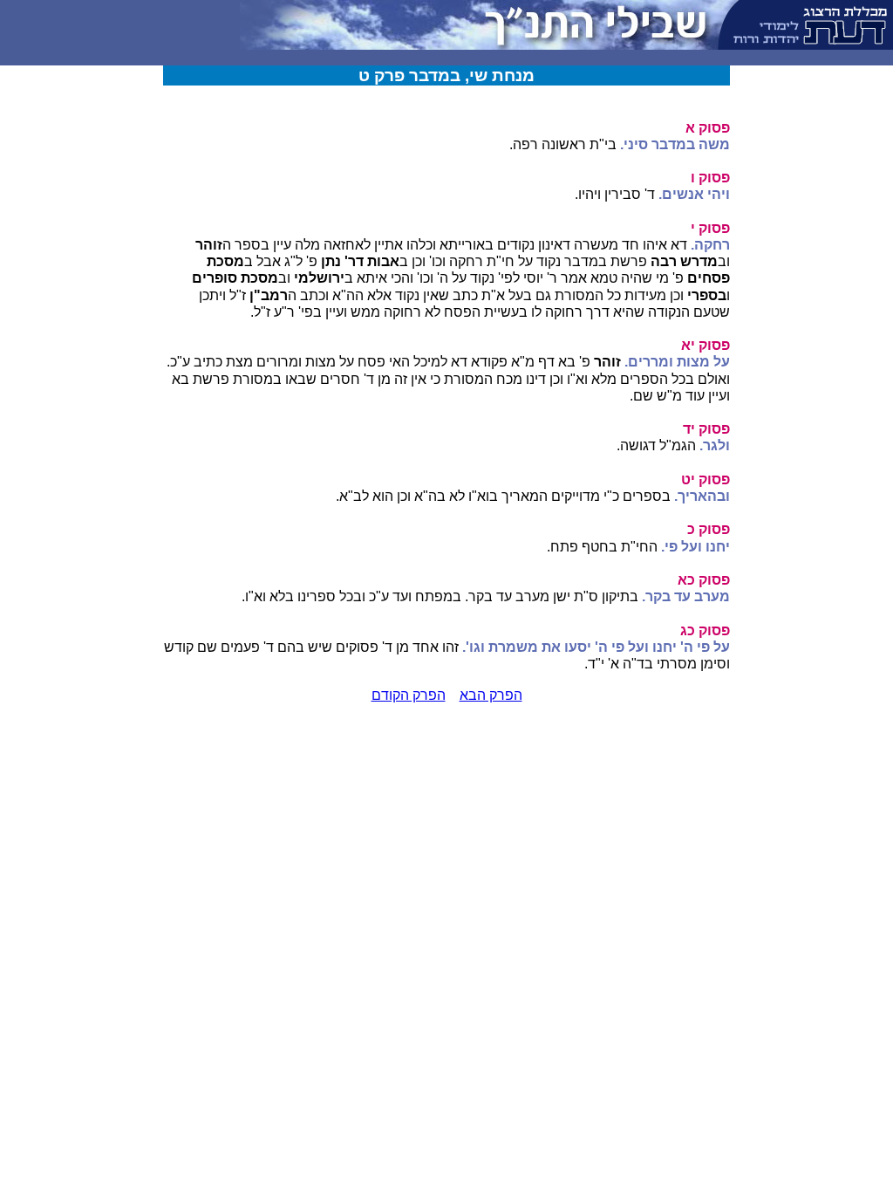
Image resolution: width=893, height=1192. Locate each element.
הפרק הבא (491, 695)
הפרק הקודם (409, 695)
